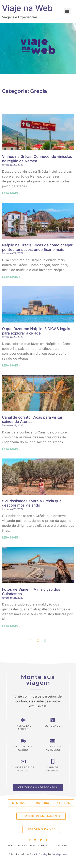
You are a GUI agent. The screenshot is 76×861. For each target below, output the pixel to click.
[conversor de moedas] (23, 761)
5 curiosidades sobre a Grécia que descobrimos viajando (32, 503)
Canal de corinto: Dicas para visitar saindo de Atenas (32, 419)
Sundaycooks (59, 854)
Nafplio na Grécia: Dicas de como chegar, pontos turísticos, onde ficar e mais (37, 247)
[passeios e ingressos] (52, 740)
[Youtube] (35, 840)
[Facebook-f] (46, 840)
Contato (63, 845)
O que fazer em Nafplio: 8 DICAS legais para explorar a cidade (36, 331)
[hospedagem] (52, 720)
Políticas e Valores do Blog (27, 845)
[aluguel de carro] (23, 740)
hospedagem (53, 725)
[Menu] (67, 11)
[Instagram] (29, 840)
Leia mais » (11, 193)
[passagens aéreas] (23, 720)
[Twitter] (41, 840)
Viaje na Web (27, 8)
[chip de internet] (52, 761)
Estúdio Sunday (39, 854)
